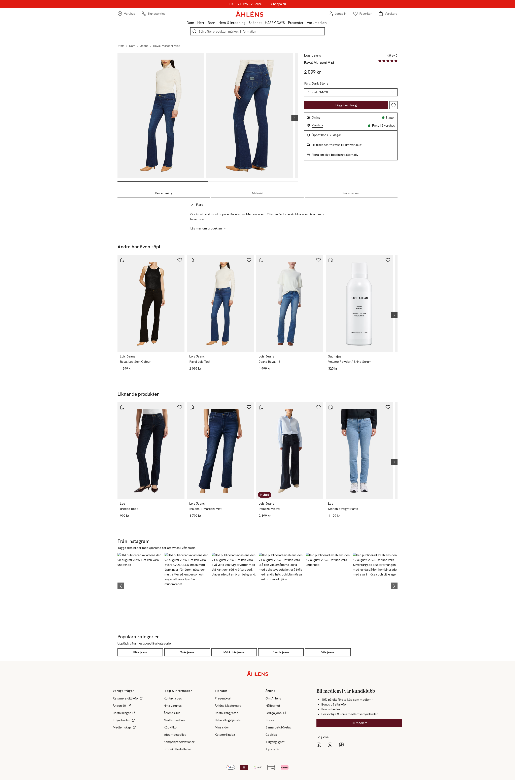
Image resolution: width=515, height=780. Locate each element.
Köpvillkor (171, 727)
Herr (201, 22)
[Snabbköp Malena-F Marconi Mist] (192, 407)
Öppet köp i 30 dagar (326, 135)
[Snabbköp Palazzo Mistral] (261, 407)
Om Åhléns (273, 698)
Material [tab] (257, 193)
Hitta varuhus (173, 706)
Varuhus (317, 125)
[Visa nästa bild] (293, 118)
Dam (190, 22)
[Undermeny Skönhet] (263, 22)
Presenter (296, 22)
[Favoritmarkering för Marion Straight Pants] (388, 407)
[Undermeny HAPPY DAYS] (286, 22)
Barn (211, 22)
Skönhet (255, 22)
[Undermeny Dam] (196, 22)
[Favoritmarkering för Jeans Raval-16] (318, 260)
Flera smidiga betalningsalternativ (335, 155)
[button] (139, 585)
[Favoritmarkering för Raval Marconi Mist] (393, 105)
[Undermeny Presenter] (305, 22)
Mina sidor (222, 727)
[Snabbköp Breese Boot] (122, 407)
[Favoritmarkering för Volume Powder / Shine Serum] (388, 260)
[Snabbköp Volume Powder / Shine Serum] (330, 260)
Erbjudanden (121, 720)
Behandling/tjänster (228, 720)
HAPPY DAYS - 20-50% (245, 4)
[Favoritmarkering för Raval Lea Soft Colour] (179, 260)
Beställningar (122, 713)
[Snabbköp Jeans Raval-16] (261, 260)
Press (270, 720)
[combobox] (351, 92)
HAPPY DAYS (275, 22)
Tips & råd (273, 749)
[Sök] (194, 31)
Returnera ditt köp (125, 698)
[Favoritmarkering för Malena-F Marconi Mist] (249, 407)
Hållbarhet (273, 706)
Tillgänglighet (275, 742)
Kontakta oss (173, 698)
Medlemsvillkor (174, 720)
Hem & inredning (231, 22)
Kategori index (225, 734)
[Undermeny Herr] (206, 22)
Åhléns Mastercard (228, 706)
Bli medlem (359, 723)
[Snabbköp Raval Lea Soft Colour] (122, 260)
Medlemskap (122, 727)
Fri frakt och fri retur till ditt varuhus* (337, 145)
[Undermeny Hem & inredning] (247, 22)
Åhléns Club (172, 713)
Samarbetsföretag (278, 727)
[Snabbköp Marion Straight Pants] (330, 407)
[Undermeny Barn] (217, 22)
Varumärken (317, 22)
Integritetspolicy (175, 734)
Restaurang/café (226, 713)
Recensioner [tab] (351, 193)
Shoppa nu (278, 4)
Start (120, 46)
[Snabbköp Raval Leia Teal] (192, 260)
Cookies (271, 734)
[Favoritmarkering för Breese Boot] (179, 407)
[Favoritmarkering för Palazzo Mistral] (318, 407)
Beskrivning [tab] (163, 193)
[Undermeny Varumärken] (328, 22)
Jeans (144, 46)
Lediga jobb (274, 713)
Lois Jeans (312, 55)
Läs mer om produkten (206, 228)
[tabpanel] (257, 214)
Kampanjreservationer (179, 742)
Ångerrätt (119, 706)
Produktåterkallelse (177, 749)
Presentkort (223, 698)
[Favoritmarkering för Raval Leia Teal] (249, 260)
